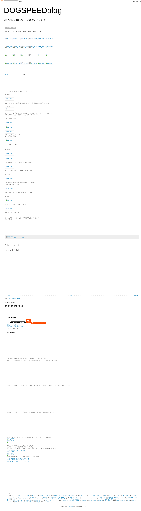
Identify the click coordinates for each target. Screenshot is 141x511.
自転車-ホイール (24, 237)
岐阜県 (9, 498)
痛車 (128, 500)
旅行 (45, 501)
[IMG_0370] (33, 50)
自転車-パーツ (16, 237)
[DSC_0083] (9, 66)
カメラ (80, 495)
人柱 (95, 500)
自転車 (45, 498)
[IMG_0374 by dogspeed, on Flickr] (9, 140)
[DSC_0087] (49, 58)
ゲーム (85, 495)
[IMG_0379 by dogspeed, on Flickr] (9, 158)
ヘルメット (118, 495)
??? (8, 495)
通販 (133, 500)
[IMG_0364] (33, 58)
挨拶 (133, 495)
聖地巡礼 (100, 500)
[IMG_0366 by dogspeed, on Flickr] (9, 178)
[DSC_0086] (17, 66)
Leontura (70, 506)
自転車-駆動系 (74, 500)
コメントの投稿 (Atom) (14, 298)
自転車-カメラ (94, 498)
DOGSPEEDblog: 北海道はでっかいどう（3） (19, 461)
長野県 (117, 500)
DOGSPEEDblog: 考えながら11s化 (16, 450)
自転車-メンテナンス (52, 500)
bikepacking (15, 495)
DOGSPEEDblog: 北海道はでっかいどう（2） (19, 459)
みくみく (125, 495)
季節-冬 (14, 498)
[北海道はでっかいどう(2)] (10, 453)
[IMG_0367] (9, 58)
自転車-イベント (75, 498)
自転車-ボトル (29, 500)
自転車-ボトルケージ (39, 500)
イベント (48, 495)
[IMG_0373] (9, 50)
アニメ (41, 495)
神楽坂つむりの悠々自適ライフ (15, 325)
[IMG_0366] (17, 58)
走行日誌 (108, 500)
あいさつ (34, 495)
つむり (89, 495)
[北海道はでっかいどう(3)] (10, 455)
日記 (16, 502)
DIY (28, 495)
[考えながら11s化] (10, 439)
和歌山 (48, 501)
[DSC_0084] (25, 66)
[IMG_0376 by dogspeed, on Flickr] (9, 153)
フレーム (111, 495)
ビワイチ (99, 495)
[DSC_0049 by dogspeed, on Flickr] (9, 200)
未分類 (38, 502)
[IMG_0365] (25, 58)
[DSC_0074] (42, 66)
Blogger (84, 506)
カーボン (65, 495)
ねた (94, 495)
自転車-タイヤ (102, 498)
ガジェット (72, 495)
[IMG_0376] (33, 42)
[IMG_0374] (49, 42)
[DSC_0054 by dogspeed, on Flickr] (9, 188)
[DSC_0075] (33, 66)
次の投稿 (7, 295)
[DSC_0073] (49, 66)
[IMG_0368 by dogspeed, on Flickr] (9, 127)
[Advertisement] (19, 477)
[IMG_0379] (9, 42)
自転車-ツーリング (115, 498)
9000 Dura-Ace (10, 75)
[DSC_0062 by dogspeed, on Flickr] (9, 109)
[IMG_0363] (42, 58)
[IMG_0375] (42, 42)
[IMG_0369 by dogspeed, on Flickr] (9, 132)
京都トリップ (25, 498)
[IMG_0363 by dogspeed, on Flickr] (9, 122)
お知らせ (57, 495)
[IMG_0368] (49, 50)
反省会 (32, 502)
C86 (20, 495)
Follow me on (37, 323)
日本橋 (20, 501)
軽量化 (11, 237)
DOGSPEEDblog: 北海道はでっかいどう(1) (18, 458)
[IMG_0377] (25, 42)
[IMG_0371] (25, 50)
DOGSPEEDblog (33, 10)
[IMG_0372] (17, 50)
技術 (19, 498)
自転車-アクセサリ (58, 498)
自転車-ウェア (86, 498)
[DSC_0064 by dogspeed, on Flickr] (9, 99)
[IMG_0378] (17, 42)
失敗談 (90, 500)
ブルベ (105, 495)
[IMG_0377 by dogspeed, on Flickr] (9, 166)
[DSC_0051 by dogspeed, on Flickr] (9, 208)
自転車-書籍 (84, 500)
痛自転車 (123, 500)
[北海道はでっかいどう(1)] (10, 451)
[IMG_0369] (42, 50)
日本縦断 (26, 501)
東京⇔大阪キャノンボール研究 (15, 326)
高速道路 (39, 498)
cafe (24, 495)
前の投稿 (136, 295)
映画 (136, 495)
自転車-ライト (64, 500)
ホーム (72, 295)
